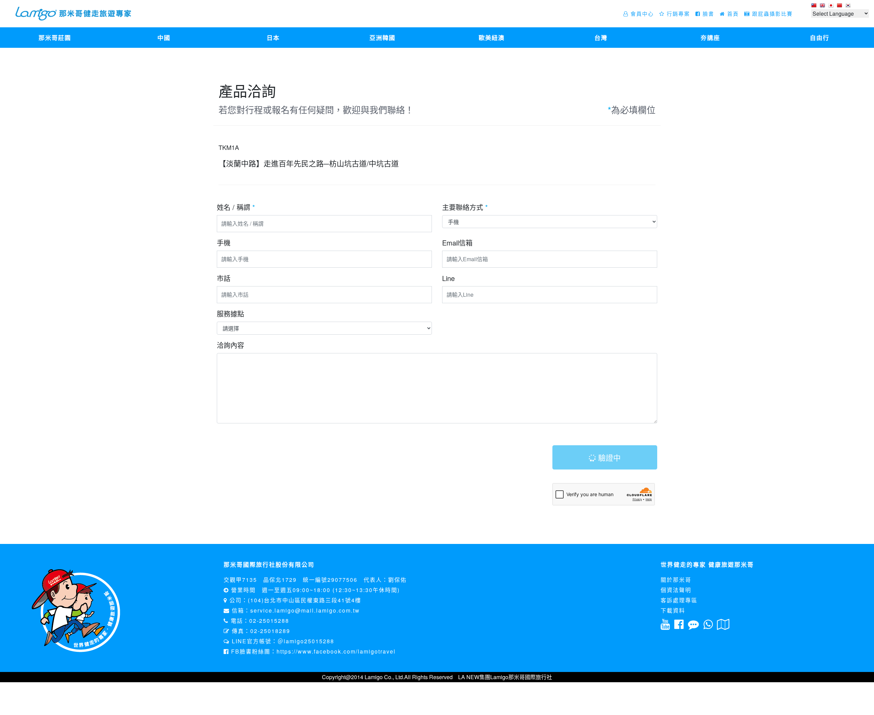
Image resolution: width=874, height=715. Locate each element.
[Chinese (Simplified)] (840, 6)
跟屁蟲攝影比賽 (771, 13)
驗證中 (608, 457)
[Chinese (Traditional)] (814, 6)
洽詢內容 (230, 345)
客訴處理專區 (679, 600)
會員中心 (641, 13)
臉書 (707, 13)
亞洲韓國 (382, 37)
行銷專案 (677, 13)
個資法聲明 (676, 590)
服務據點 (230, 314)
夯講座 (710, 37)
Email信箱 (457, 243)
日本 (273, 37)
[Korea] (848, 6)
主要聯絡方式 (465, 207)
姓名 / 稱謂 (236, 207)
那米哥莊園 (55, 37)
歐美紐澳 (492, 37)
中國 (163, 37)
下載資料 (673, 610)
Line (448, 278)
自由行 (819, 37)
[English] (823, 6)
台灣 (600, 37)
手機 (223, 243)
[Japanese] (831, 6)
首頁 (732, 13)
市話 (223, 278)
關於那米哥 (676, 580)
